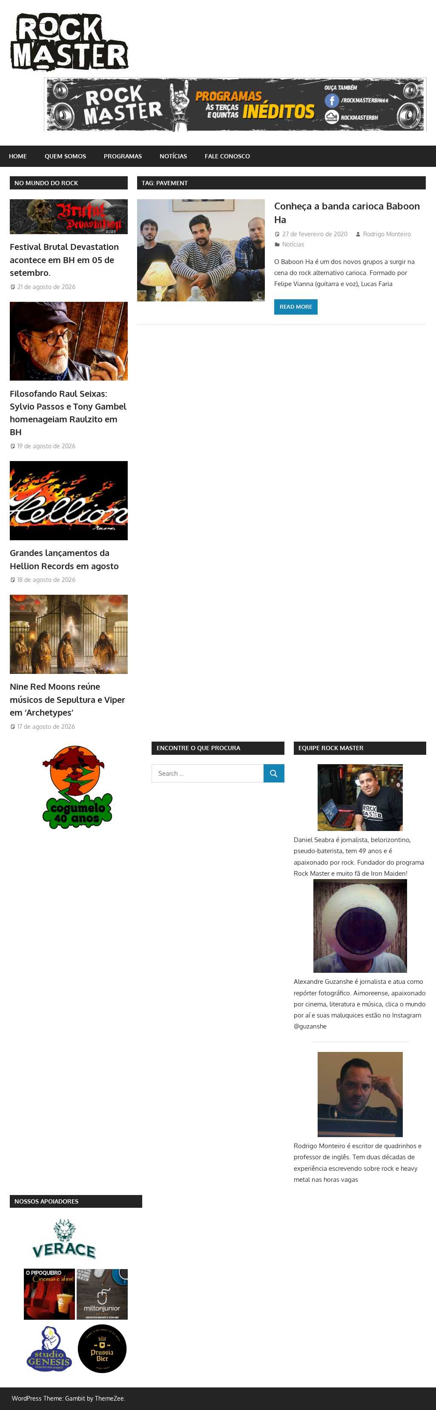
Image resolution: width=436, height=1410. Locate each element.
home (18, 156)
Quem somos (65, 156)
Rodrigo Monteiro (387, 234)
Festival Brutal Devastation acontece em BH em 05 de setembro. (64, 259)
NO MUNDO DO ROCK (46, 182)
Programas (123, 156)
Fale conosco (227, 156)
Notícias (173, 156)
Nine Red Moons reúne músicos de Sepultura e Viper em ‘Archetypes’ (67, 699)
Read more (296, 306)
